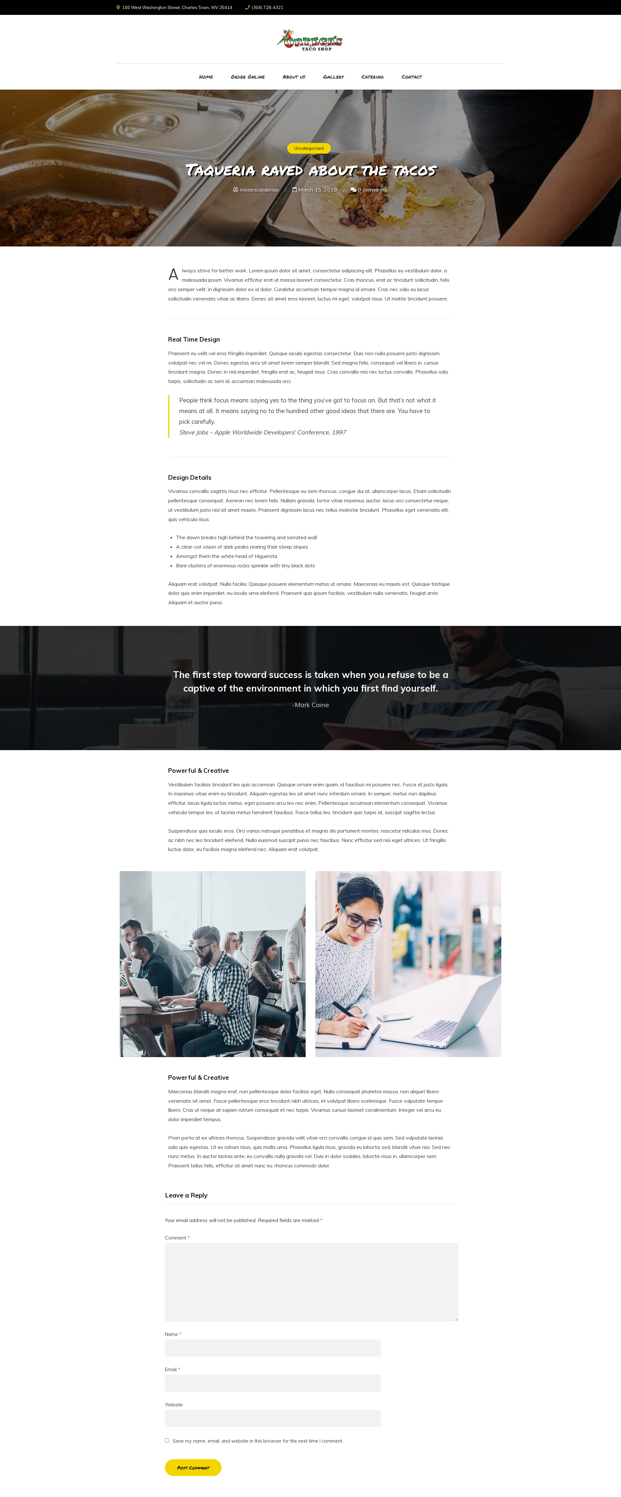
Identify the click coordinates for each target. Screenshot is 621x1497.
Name (173, 1334)
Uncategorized (309, 148)
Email (172, 1369)
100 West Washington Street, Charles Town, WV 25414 (177, 7)
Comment (177, 1238)
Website (174, 1405)
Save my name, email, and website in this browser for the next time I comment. (258, 1441)
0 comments (372, 189)
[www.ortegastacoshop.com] (310, 39)
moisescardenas (259, 189)
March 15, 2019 (317, 189)
